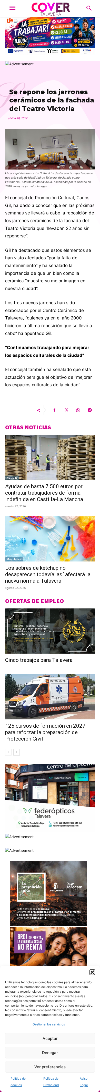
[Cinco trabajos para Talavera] (50, 631)
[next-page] (16, 752)
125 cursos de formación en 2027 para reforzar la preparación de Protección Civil (45, 732)
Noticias (12, 477)
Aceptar (50, 1038)
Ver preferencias (50, 1066)
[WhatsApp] (78, 410)
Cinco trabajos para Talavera (39, 660)
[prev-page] (8, 752)
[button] (92, 972)
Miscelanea (14, 559)
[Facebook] (54, 410)
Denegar (50, 1052)
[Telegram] (90, 410)
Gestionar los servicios (49, 1024)
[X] (66, 410)
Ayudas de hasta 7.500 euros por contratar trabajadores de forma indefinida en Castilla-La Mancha (44, 492)
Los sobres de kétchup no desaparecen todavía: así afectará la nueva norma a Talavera (48, 574)
